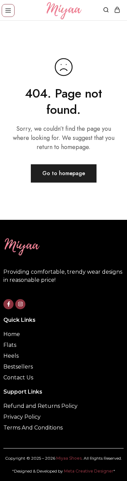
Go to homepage (63, 173)
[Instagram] (20, 304)
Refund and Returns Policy (40, 406)
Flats (9, 345)
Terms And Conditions (33, 427)
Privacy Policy (22, 417)
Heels (11, 356)
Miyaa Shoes (69, 458)
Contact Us (18, 377)
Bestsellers (18, 366)
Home (11, 334)
